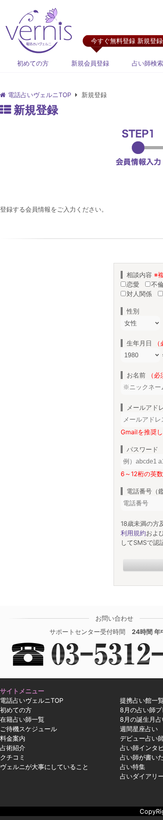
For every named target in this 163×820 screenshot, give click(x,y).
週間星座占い (139, 729)
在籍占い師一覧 (22, 719)
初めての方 (33, 63)
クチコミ (12, 757)
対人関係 (141, 294)
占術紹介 (12, 748)
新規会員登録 (90, 63)
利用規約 (133, 533)
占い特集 (132, 767)
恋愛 (135, 284)
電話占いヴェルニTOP (31, 700)
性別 (133, 311)
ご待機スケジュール (28, 729)
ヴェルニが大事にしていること (44, 767)
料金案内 (12, 738)
